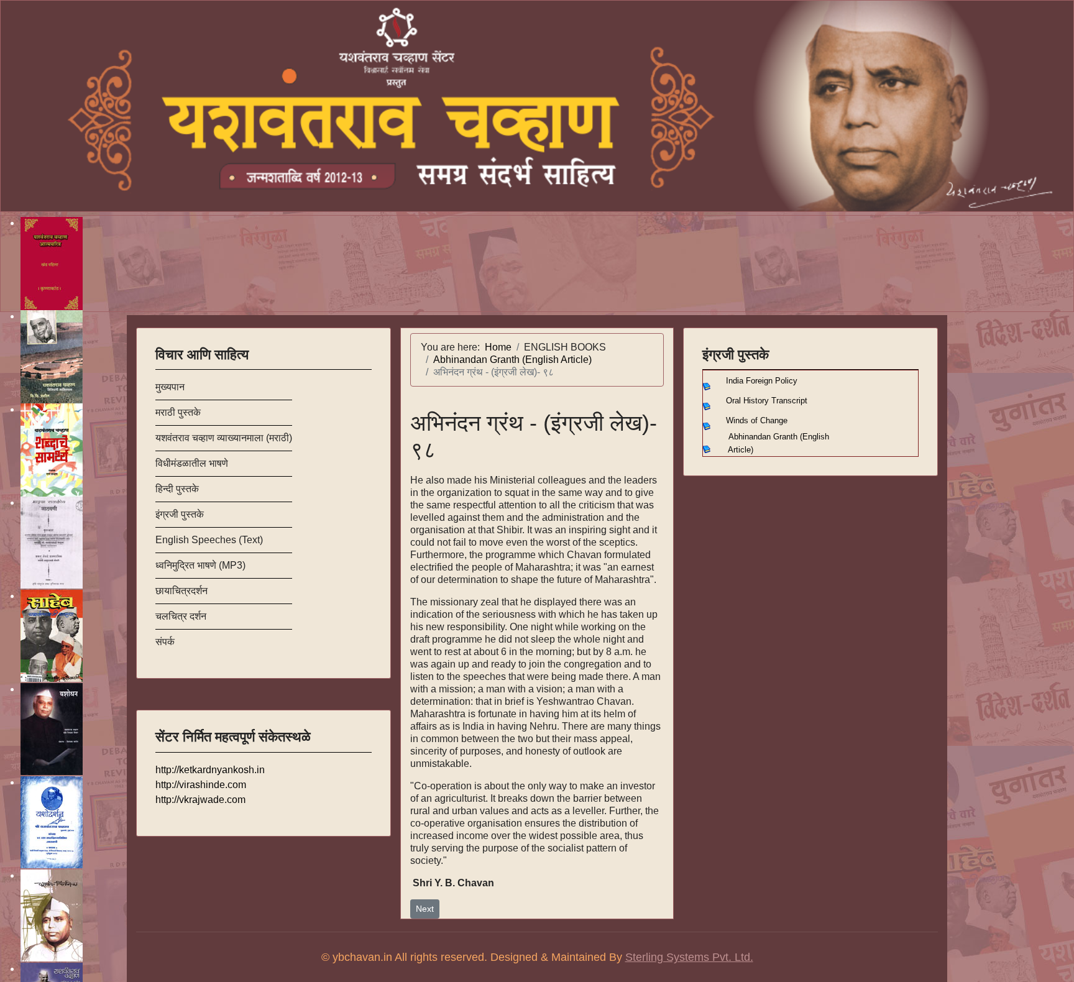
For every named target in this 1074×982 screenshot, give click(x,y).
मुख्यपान (170, 387)
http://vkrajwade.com (200, 799)
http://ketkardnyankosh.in (210, 769)
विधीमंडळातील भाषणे (191, 463)
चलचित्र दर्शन (180, 616)
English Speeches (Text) (209, 540)
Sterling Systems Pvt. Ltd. (689, 957)
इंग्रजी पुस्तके (179, 514)
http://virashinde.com (200, 784)
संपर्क (165, 641)
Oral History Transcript (766, 400)
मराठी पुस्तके (178, 412)
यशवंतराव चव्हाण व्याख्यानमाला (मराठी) (223, 438)
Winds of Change (756, 420)
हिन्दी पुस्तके (177, 489)
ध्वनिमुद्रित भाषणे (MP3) (200, 565)
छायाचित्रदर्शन (181, 590)
